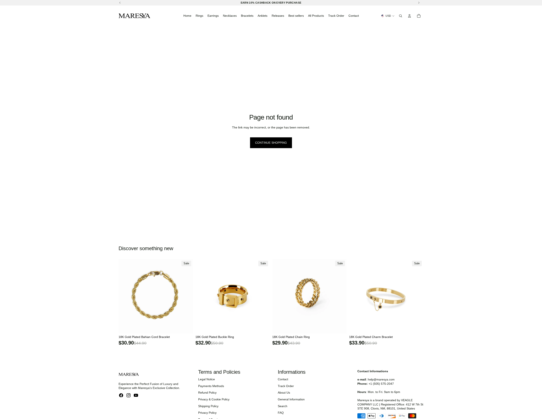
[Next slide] (186, 296)
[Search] (400, 16)
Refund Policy (207, 392)
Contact (283, 379)
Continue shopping (271, 142)
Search (282, 406)
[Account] (409, 16)
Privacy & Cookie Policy (214, 399)
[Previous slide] (125, 296)
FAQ (281, 412)
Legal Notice (206, 379)
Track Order (286, 386)
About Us (284, 392)
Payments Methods (211, 386)
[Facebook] (121, 395)
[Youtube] (135, 395)
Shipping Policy (208, 406)
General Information (291, 399)
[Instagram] (128, 395)
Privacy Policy (207, 412)
